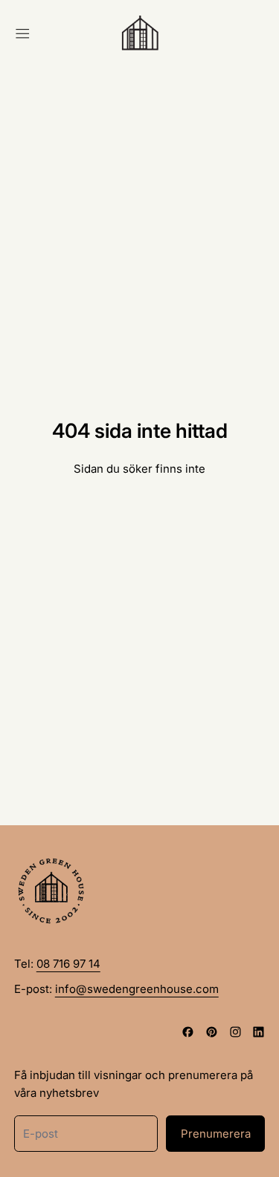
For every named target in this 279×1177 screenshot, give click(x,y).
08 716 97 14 (68, 964)
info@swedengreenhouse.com (137, 989)
